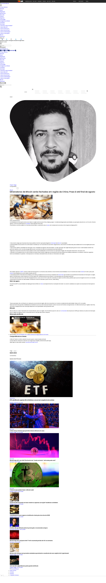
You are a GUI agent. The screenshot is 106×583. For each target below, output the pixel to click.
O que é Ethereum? (4, 28)
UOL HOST (35, 1)
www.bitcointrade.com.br (32, 342)
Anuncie (12, 573)
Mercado (2, 15)
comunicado (64, 311)
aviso (48, 225)
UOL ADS (53, 1)
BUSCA (74, 1)
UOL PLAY (49, 1)
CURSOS (44, 1)
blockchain (61, 274)
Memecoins (3, 13)
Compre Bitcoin (4, 7)
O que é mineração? (5, 33)
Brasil (1, 10)
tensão (82, 271)
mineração (53, 243)
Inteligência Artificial (5, 21)
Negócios (2, 18)
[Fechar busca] (3, 83)
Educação (2, 24)
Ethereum (2, 36)
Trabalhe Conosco (14, 575)
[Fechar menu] (1, 5)
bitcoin (59, 243)
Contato (12, 572)
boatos (11, 273)
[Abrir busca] (1, 83)
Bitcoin (1, 35)
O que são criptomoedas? (6, 25)
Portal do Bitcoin (4, 49)
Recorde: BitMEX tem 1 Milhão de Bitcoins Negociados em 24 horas (32, 334)
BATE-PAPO (81, 1)
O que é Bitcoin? (4, 27)
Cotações (2, 22)
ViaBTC (22, 271)
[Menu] (5, 83)
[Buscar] (1, 87)
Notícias (2, 8)
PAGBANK (40, 1)
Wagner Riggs (13, 185)
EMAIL (87, 1)
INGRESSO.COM (28, 1)
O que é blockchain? (5, 30)
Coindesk (28, 223)
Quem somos (13, 570)
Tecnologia (2, 19)
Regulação (2, 11)
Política (2, 16)
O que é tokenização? (5, 31)
